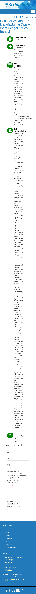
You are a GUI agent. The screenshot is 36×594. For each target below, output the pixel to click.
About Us (8, 532)
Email (8, 458)
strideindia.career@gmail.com (13, 576)
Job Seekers (9, 538)
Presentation (9, 544)
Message (9, 486)
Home (7, 530)
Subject (9, 465)
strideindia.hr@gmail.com (15, 574)
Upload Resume (11, 501)
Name (8, 452)
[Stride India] (18, 5)
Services (8, 535)
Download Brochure (11, 547)
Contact (8, 541)
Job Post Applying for (13, 471)
